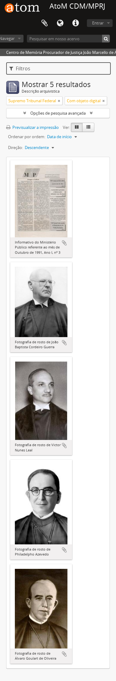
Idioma (60, 23)
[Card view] (77, 127)
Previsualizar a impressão (35, 127)
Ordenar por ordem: (26, 136)
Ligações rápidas (75, 23)
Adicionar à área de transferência (64, 243)
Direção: (15, 147)
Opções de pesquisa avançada (58, 113)
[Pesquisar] (106, 38)
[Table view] (88, 127)
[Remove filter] (59, 101)
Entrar (98, 23)
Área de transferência (44, 23)
